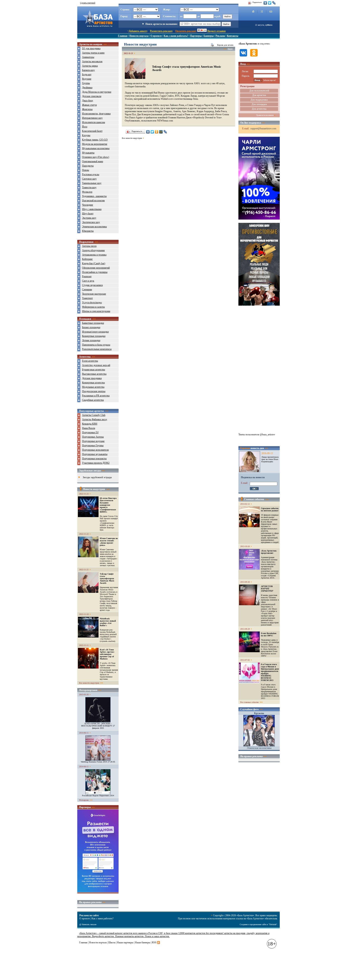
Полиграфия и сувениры (94, 272)
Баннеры (208, 35)
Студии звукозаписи (92, 285)
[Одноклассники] (157, 131)
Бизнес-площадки (91, 327)
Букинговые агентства (93, 369)
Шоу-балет (87, 213)
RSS (154, 942)
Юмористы (88, 230)
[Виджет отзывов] (98, 891)
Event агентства (90, 360)
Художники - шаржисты (94, 196)
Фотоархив (84, 800)
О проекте (156, 35)
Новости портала (139, 35)
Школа (111, 942)
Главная (122, 35)
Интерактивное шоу (92, 117)
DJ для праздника (91, 48)
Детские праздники (92, 378)
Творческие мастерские (94, 293)
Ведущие (86, 78)
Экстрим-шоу (89, 217)
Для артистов (259, 95)
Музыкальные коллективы (95, 148)
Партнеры (196, 35)
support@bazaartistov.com (263, 128)
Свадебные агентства (93, 400)
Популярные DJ (90, 432)
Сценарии (87, 289)
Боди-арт (86, 74)
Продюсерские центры (93, 391)
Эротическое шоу (91, 222)
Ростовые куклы (90, 174)
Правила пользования (265, 115)
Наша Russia (88, 428)
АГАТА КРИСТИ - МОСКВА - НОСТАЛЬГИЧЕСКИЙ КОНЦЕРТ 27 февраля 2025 (98, 725)
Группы (86, 83)
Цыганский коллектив (93, 200)
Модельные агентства (93, 386)
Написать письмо (89, 924)
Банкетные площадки (93, 323)
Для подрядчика (259, 99)
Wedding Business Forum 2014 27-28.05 (98, 762)
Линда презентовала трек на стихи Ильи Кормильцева (269, 459)
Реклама (220, 35)
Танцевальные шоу (91, 183)
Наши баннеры (142, 942)
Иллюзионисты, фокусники (96, 113)
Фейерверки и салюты (93, 306)
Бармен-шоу (88, 70)
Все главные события (249, 702)
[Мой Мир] (161, 131)
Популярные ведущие (93, 441)
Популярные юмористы (94, 458)
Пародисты (88, 165)
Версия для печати (225, 45)
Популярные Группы (93, 445)
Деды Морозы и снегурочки (96, 91)
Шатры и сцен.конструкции (96, 311)
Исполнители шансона (93, 122)
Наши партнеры (125, 942)
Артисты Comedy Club (93, 415)
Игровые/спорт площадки (95, 331)
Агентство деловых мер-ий (96, 365)
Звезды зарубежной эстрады (97, 477)
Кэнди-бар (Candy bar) (93, 263)
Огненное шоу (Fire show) (95, 157)
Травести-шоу (89, 187)
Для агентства (259, 108)
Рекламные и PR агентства (95, 395)
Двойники (87, 87)
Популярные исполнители (95, 449)
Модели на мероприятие (94, 144)
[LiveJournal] (274, 3)
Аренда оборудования (93, 250)
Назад (230, 49)
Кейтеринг (87, 259)
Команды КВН (89, 423)
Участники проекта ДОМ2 (95, 462)
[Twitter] (270, 3)
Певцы (85, 170)
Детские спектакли (91, 96)
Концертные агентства (93, 382)
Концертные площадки (93, 336)
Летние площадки (91, 340)
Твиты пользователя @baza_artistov (256, 434)
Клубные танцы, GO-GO (95, 139)
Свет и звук (88, 280)
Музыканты (88, 152)
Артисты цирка (90, 65)
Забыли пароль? (269, 80)
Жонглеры (87, 109)
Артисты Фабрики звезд (94, 419)
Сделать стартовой (87, 3)
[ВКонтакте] (265, 3)
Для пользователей (259, 90)
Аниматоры (88, 57)
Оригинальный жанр (92, 161)
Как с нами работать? (176, 35)
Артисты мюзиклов (92, 61)
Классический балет (92, 131)
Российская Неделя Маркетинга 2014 (98, 795)
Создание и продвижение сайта (253, 924)
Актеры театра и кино (93, 52)
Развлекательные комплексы (97, 349)
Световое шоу (89, 178)
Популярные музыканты (94, 454)
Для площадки (259, 104)
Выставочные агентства (94, 373)
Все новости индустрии (89, 683)
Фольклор (87, 191)
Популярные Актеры (93, 436)
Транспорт (87, 298)
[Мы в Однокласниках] (254, 56)
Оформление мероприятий (96, 267)
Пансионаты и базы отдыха (96, 344)
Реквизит (87, 276)
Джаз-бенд (87, 100)
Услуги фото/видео (92, 302)
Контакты (232, 35)
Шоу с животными (91, 209)
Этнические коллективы (94, 226)
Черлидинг (87, 204)
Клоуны (86, 135)
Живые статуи (89, 104)
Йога (84, 126)
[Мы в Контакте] (243, 56)
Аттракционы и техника (94, 254)
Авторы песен (89, 246)
